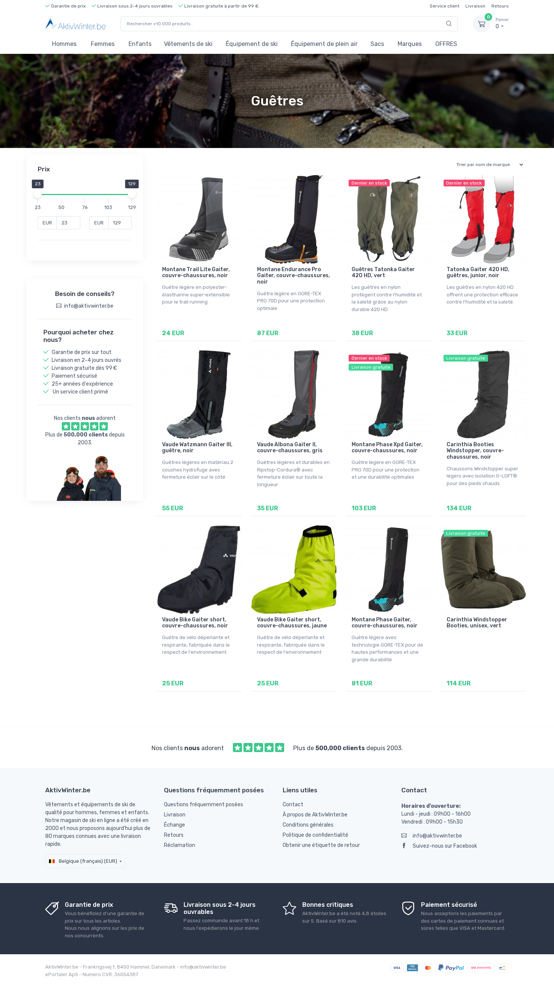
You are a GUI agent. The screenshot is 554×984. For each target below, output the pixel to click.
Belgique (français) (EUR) (87, 861)
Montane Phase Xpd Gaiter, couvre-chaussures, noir (387, 447)
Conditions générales (308, 825)
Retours (500, 6)
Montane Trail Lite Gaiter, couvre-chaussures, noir (196, 272)
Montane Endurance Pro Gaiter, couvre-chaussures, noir (293, 275)
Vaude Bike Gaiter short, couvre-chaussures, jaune (292, 622)
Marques (410, 43)
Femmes (103, 43)
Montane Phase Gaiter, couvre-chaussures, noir (385, 622)
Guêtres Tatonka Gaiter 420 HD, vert (383, 272)
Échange (174, 825)
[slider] (38, 194)
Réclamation (179, 845)
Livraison (475, 6)
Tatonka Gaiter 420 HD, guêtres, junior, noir (478, 272)
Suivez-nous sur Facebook (445, 846)
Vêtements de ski (188, 43)
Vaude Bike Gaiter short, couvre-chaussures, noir (195, 622)
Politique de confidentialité (315, 835)
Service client (444, 6)
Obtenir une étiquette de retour (321, 845)
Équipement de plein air (324, 43)
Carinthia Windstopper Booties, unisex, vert (477, 622)
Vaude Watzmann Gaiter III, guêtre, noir (197, 447)
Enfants (140, 43)
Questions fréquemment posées (203, 804)
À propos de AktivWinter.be (315, 815)
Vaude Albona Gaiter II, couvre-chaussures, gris (290, 447)
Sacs (377, 43)
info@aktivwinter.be (437, 836)
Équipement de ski (252, 43)
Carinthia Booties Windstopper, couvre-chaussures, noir (475, 451)
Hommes (64, 43)
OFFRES (446, 43)
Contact (293, 804)
